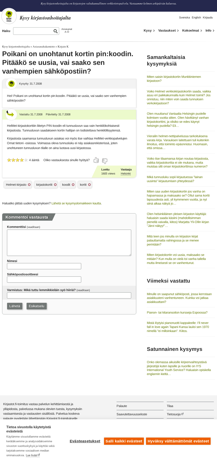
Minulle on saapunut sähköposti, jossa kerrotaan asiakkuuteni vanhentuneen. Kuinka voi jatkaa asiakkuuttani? (179, 298)
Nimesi (12, 261)
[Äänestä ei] (104, 161)
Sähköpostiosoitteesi (22, 274)
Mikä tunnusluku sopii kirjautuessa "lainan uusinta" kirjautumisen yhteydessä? (175, 179)
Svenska (184, 17)
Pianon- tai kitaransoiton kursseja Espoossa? (177, 312)
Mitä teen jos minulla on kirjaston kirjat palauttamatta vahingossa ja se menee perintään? (173, 240)
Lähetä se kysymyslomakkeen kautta (76, 203)
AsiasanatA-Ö (66, 30)
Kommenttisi (16, 227)
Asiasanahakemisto (44, 46)
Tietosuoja (174, 414)
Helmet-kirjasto (16, 184)
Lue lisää (31, 455)
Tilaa (170, 406)
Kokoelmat (190, 30)
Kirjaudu (208, 17)
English (196, 17)
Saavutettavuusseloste (132, 414)
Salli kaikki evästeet (124, 441)
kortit (83, 184)
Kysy (148, 30)
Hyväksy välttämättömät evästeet (178, 441)
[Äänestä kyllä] (96, 160)
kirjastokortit (44, 184)
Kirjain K (63, 46)
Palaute (122, 406)
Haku (6, 31)
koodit (66, 184)
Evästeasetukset (85, 441)
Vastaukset (167, 30)
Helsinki (126, 173)
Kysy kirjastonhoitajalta (16, 46)
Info (208, 30)
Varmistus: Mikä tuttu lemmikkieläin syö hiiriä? (41, 290)
